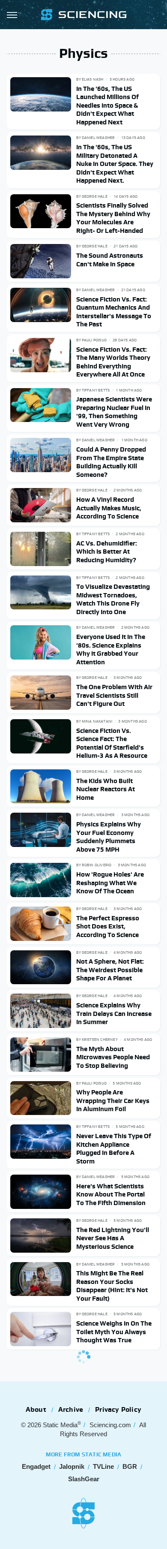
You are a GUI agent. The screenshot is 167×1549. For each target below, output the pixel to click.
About (36, 1409)
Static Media (60, 1424)
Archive (70, 1409)
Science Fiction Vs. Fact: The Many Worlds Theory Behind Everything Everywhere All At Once (113, 362)
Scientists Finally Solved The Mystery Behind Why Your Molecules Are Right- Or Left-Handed (113, 218)
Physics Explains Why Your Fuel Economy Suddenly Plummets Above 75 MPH (108, 836)
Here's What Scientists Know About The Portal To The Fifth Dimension (111, 1194)
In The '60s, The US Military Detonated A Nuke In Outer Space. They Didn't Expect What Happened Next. (114, 163)
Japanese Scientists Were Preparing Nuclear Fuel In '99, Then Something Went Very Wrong (114, 411)
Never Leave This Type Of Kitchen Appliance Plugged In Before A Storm (113, 1148)
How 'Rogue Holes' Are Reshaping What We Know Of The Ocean (110, 883)
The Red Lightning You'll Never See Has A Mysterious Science (112, 1238)
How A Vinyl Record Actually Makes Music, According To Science (108, 508)
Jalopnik (71, 1466)
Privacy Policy (118, 1409)
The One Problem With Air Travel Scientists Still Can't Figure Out (114, 695)
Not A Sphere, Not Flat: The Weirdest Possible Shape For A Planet (110, 970)
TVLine (103, 1466)
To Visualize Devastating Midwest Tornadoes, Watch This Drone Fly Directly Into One (113, 599)
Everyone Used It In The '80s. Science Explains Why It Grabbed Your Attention (110, 649)
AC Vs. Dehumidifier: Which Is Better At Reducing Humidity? (106, 551)
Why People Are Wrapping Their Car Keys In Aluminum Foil (112, 1100)
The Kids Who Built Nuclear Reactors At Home (105, 789)
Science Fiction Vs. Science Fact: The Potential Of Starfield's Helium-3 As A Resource (111, 743)
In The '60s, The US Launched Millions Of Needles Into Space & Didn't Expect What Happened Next (107, 105)
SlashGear (83, 1479)
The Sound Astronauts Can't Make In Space (109, 260)
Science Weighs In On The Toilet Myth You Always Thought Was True (114, 1332)
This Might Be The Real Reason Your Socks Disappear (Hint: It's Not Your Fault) (112, 1285)
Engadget (36, 1466)
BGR (129, 1466)
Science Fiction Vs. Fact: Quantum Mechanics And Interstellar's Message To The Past (113, 311)
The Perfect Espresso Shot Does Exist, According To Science (107, 926)
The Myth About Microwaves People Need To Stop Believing (113, 1057)
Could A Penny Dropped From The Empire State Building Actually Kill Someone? (111, 462)
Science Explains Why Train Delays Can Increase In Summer (114, 1013)
